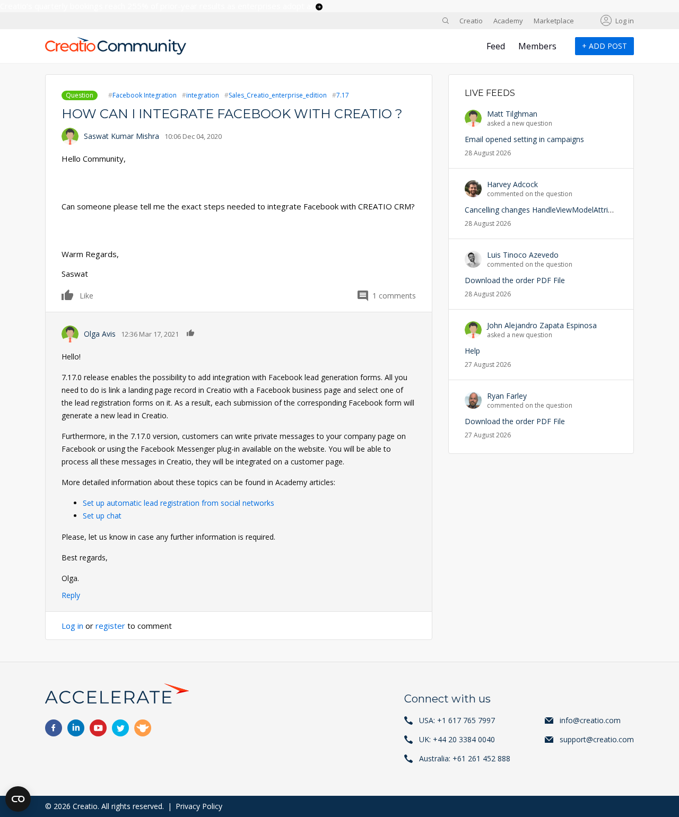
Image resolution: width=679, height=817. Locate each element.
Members (537, 46)
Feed (495, 46)
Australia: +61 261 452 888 (464, 758)
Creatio (471, 20)
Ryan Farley (507, 396)
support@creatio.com (597, 739)
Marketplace (554, 20)
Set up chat (102, 516)
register (110, 625)
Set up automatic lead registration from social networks (178, 503)
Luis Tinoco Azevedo (523, 255)
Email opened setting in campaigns (524, 139)
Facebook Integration (144, 95)
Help (472, 351)
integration (202, 95)
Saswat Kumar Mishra (121, 136)
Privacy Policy (199, 806)
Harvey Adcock (512, 184)
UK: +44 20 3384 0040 (457, 739)
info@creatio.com (590, 720)
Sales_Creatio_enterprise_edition (278, 95)
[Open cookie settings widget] (18, 799)
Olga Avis (100, 334)
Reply (71, 595)
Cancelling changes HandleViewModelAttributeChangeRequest (571, 210)
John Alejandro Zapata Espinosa (542, 325)
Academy (508, 20)
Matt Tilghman (512, 114)
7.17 (342, 95)
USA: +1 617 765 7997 (457, 720)
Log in (624, 20)
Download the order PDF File (515, 280)
